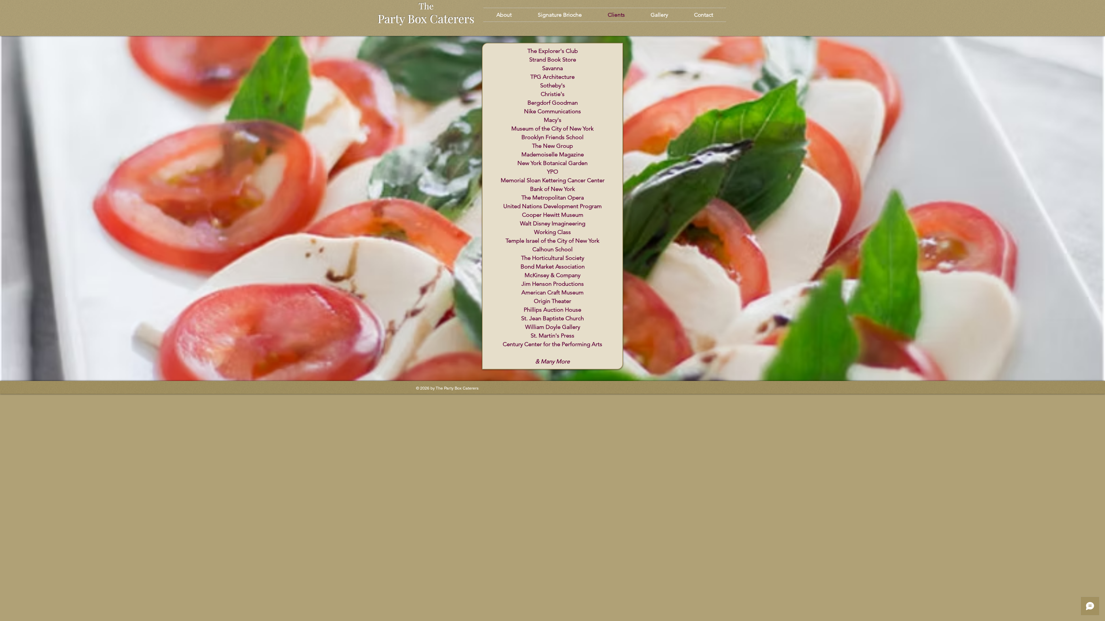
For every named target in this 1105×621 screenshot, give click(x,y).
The (425, 6)
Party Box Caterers (426, 18)
